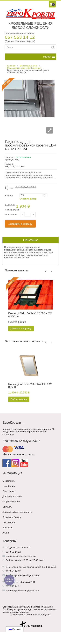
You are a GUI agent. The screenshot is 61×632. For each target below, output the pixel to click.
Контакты (7, 506)
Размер (9, 195)
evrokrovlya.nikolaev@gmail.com (23, 575)
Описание (30, 240)
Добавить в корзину (20, 223)
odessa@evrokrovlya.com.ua (21, 556)
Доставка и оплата (12, 496)
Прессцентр (8, 491)
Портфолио (8, 486)
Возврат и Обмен (11, 517)
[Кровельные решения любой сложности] (30, 14)
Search (52, 47)
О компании (8, 481)
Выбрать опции (19, 399)
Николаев (12, 567)
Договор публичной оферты (17, 512)
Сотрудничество (11, 501)
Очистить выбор (28, 198)
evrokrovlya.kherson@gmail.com (22, 590)
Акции (5, 532)
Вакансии (7, 527)
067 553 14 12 (20, 37)
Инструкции (8, 522)
